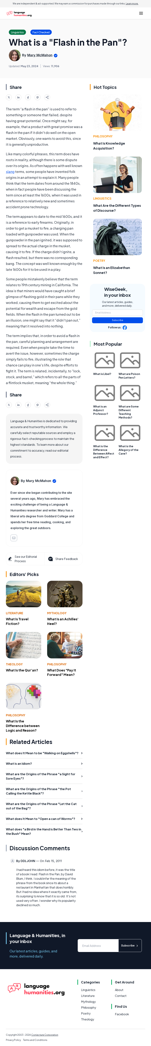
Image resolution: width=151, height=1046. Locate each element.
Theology (14, 664)
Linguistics (102, 198)
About (119, 990)
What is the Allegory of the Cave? (128, 449)
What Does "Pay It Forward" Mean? (61, 672)
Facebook (122, 1014)
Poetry (99, 261)
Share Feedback (66, 559)
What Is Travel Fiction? (17, 621)
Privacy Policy (13, 1040)
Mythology (56, 613)
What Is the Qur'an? (22, 670)
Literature (14, 613)
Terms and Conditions (35, 1040)
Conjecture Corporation (44, 1034)
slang (10, 171)
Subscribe (117, 320)
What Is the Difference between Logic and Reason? (23, 725)
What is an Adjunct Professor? (100, 410)
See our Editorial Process (26, 559)
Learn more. (132, 3)
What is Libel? (102, 373)
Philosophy (56, 664)
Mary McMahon (39, 55)
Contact (121, 996)
